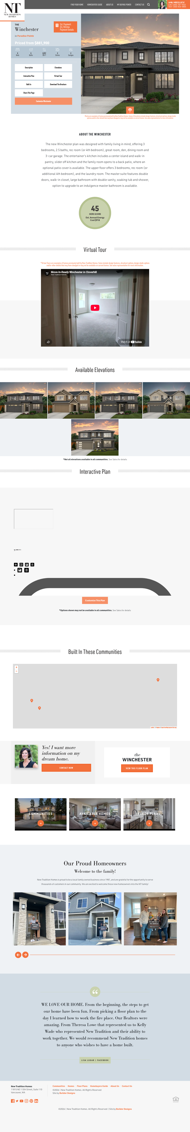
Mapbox (158, 727)
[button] (148, 8)
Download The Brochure (58, 84)
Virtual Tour (58, 75)
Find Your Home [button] (77, 4)
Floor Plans (82, 1086)
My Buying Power (124, 4)
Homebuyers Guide (94, 4)
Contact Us (139, 4)
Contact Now (66, 767)
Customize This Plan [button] (95, 600)
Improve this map (172, 727)
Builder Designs (67, 1093)
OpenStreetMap (164, 727)
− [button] (16, 671)
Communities (59, 1086)
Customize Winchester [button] (43, 101)
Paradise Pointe (25, 35)
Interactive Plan (28, 75)
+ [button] (16, 667)
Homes (71, 1086)
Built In (28, 84)
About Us (109, 4)
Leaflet (152, 727)
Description (29, 67)
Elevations (58, 67)
